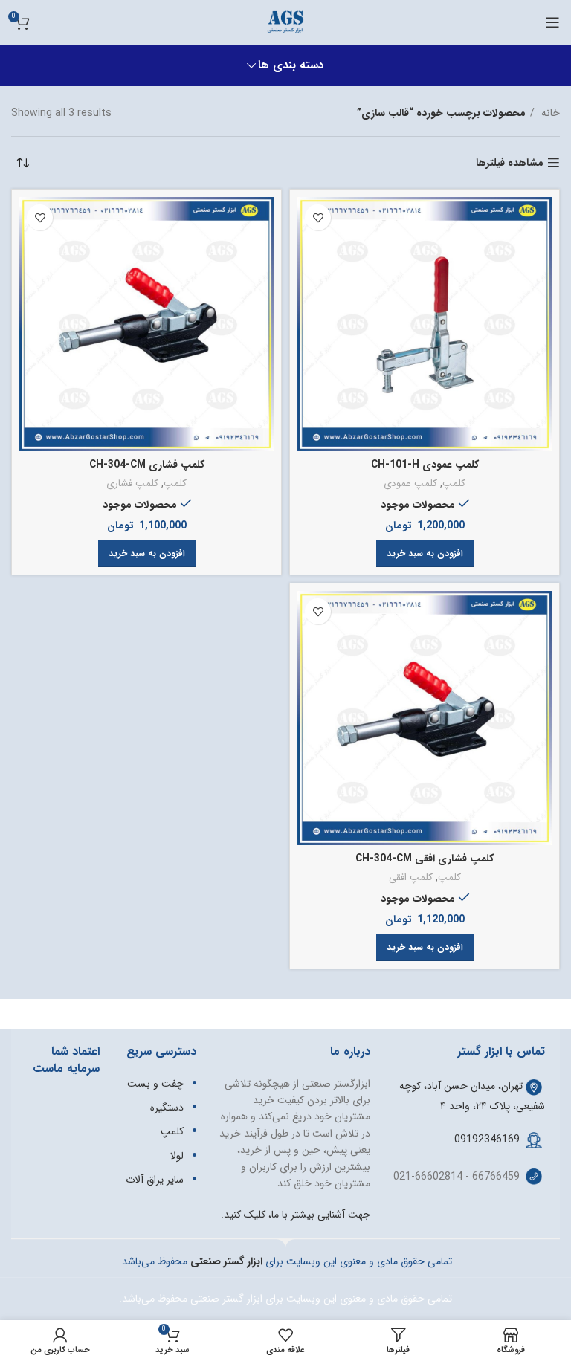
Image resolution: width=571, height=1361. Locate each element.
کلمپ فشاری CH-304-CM (146, 464)
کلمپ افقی (411, 878)
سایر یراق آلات (155, 1179)
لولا (177, 1156)
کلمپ (453, 484)
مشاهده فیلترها (509, 163)
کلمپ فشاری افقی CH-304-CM (424, 858)
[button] (425, 553)
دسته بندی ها (291, 65)
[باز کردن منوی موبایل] (552, 22)
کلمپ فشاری (132, 484)
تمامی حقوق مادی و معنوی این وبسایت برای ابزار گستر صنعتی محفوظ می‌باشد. (285, 1298)
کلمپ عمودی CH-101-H (425, 464)
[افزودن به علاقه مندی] (318, 217)
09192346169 (487, 1139)
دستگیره (167, 1107)
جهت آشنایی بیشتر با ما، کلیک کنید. (295, 1214)
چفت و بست (155, 1084)
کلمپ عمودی (410, 484)
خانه (549, 113)
